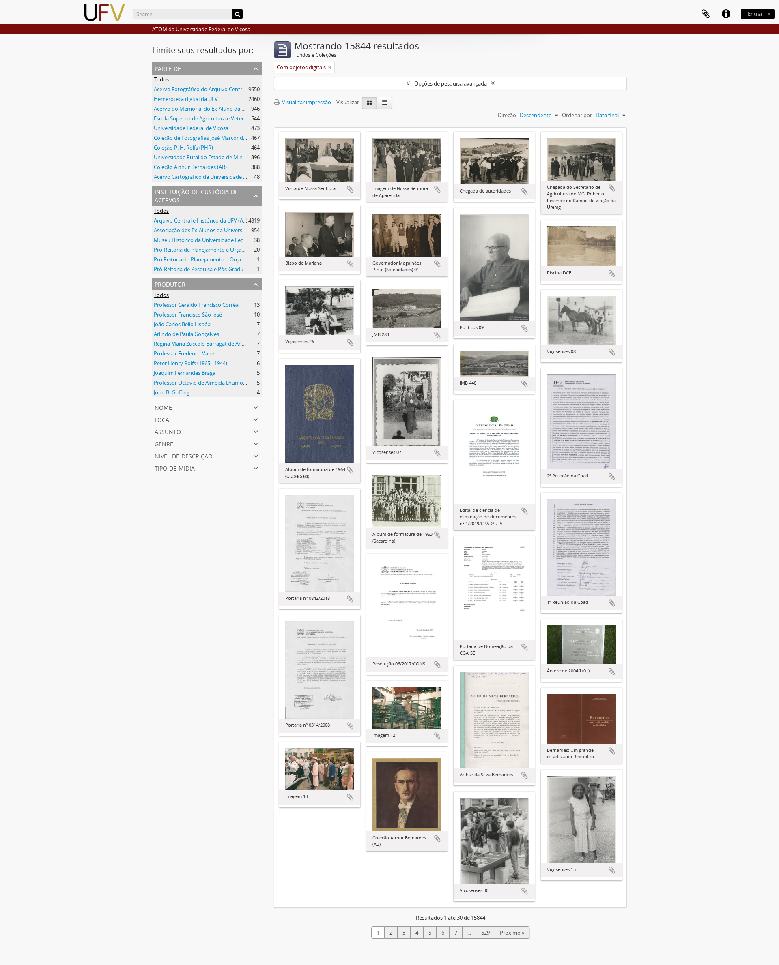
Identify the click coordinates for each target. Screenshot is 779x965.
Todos (161, 79)
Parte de (168, 67)
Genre (164, 443)
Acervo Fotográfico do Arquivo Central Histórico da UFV (221, 89)
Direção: (507, 115)
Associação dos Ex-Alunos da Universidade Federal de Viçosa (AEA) (233, 230)
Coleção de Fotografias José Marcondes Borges (210, 137)
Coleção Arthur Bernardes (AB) (190, 167)
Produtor (170, 283)
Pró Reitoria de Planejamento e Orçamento (205, 259)
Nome (163, 406)
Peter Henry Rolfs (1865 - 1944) (190, 363)
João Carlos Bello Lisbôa (182, 324)
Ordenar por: (577, 115)
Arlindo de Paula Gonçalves (186, 334)
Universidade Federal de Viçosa (191, 128)
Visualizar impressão (306, 102)
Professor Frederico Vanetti (186, 353)
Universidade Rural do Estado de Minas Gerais (209, 157)
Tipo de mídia (175, 467)
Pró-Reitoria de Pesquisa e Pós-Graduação (204, 269)
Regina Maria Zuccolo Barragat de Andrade (205, 343)
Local (163, 418)
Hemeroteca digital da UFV (186, 99)
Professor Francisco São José (188, 314)
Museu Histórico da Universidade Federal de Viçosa (215, 240)
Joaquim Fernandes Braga (184, 373)
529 (485, 932)
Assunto (168, 431)
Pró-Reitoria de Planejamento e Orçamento (206, 249)
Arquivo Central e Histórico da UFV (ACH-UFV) (208, 220)
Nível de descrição (184, 455)
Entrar (755, 13)
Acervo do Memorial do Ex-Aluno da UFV (202, 108)
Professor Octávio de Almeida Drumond (202, 382)
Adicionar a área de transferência (350, 189)
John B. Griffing (171, 392)
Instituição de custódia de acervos (196, 195)
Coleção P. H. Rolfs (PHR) (183, 147)
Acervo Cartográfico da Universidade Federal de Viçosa (219, 176)
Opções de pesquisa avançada (450, 83)
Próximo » (512, 932)
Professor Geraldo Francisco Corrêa (196, 304)
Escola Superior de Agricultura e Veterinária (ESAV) (214, 118)
